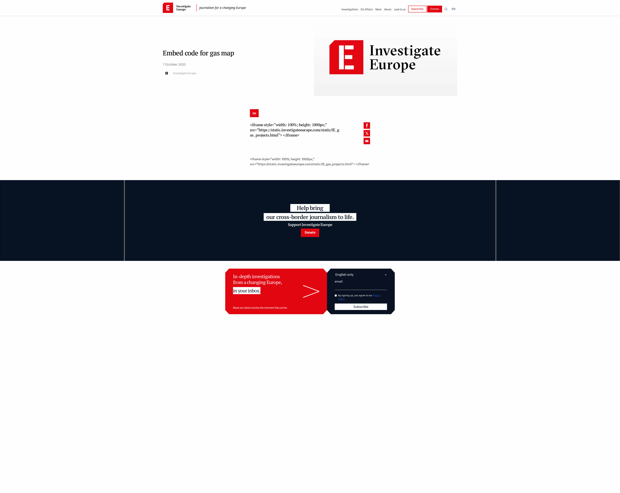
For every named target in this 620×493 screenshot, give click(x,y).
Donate (434, 9)
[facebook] (367, 125)
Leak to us (400, 9)
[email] (367, 141)
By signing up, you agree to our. (359, 297)
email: (339, 281)
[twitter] (367, 133)
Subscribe (417, 9)
